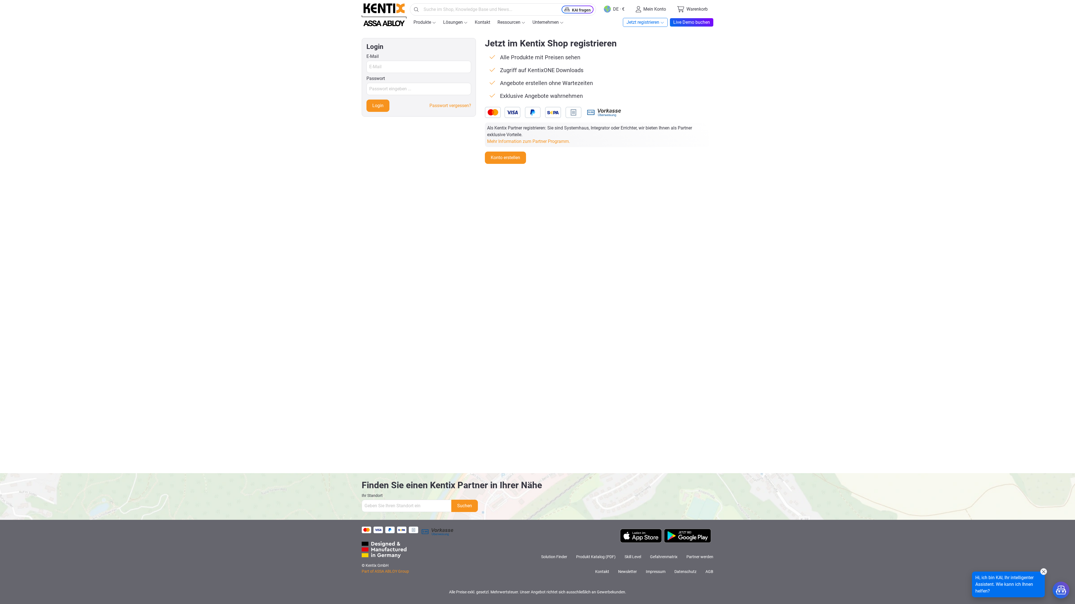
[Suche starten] (416, 9)
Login (378, 105)
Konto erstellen (505, 157)
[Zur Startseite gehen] (384, 14)
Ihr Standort (372, 495)
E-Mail (372, 56)
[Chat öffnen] (1061, 590)
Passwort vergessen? (450, 105)
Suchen (464, 505)
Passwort (375, 78)
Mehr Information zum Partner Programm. (528, 141)
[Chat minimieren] (1043, 571)
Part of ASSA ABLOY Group (385, 571)
